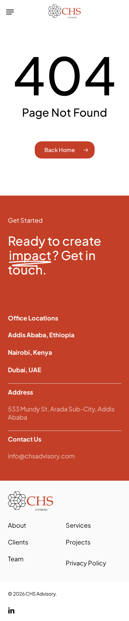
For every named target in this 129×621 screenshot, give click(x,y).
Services (78, 525)
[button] (10, 12)
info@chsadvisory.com (41, 456)
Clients (18, 542)
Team (15, 559)
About (17, 525)
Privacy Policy (86, 563)
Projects (78, 542)
